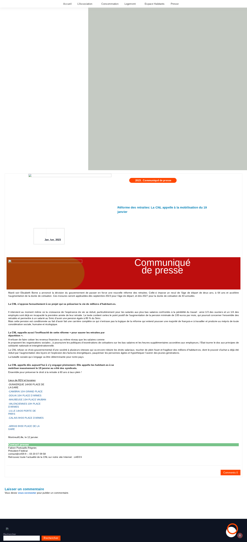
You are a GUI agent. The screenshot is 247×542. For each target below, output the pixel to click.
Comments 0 (230, 472)
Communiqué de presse (157, 180)
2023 (138, 180)
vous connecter (27, 492)
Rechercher (9, 534)
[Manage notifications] (240, 535)
